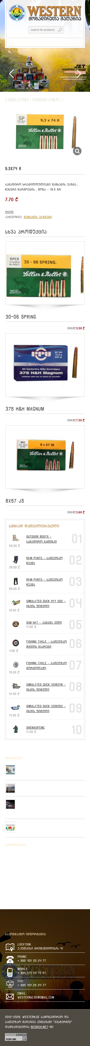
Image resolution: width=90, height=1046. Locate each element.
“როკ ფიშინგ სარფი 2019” (38, 785)
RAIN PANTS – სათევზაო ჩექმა (44, 560)
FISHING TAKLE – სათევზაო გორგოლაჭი (46, 665)
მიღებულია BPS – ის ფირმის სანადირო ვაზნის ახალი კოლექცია (51, 768)
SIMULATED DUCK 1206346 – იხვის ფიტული (46, 687)
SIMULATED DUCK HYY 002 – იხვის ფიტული (46, 603)
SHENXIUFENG (35, 727)
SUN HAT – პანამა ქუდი (44, 622)
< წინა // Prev (17, 99)
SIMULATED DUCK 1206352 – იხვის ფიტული (46, 708)
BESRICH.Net (39, 1026)
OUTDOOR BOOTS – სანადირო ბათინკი (41, 539)
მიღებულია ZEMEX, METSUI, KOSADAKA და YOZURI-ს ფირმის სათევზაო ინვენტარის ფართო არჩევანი (50, 805)
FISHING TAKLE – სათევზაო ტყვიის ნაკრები (46, 644)
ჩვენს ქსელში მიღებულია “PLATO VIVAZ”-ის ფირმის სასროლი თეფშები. (51, 825)
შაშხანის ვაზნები (38, 217)
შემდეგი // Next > (47, 99)
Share (9, 212)
